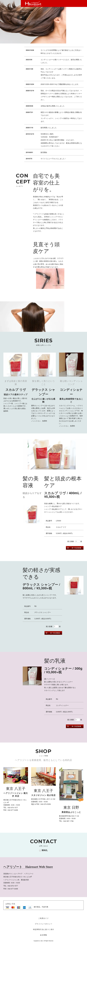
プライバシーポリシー (43, 924)
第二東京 (40, 941)
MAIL (45, 850)
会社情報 (43, 935)
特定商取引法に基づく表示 (44, 929)
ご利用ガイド (43, 918)
